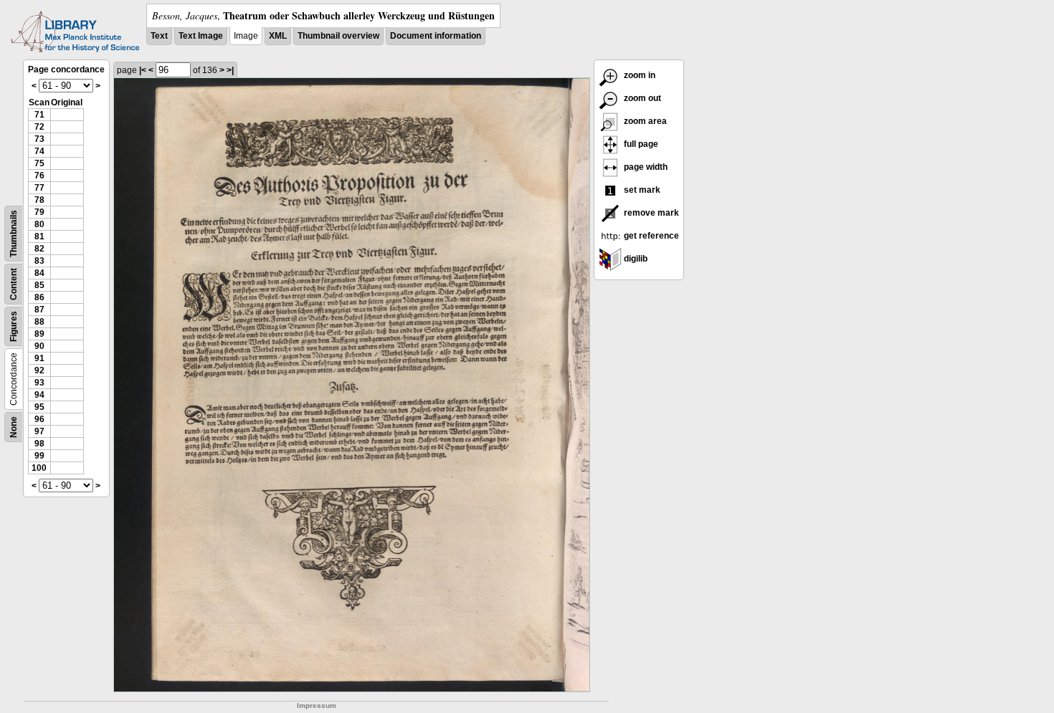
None (14, 427)
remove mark (650, 213)
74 (39, 151)
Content (14, 284)
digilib (634, 259)
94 (39, 395)
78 (39, 200)
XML (278, 36)
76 (39, 176)
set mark (641, 190)
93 (39, 383)
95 (39, 407)
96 (39, 419)
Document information (435, 36)
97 (39, 431)
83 (39, 261)
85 (39, 285)
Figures (14, 326)
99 (39, 456)
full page (640, 144)
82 (39, 249)
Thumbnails (14, 233)
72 (39, 127)
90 (39, 346)
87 (39, 310)
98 (39, 444)
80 (39, 224)
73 (39, 139)
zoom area (644, 121)
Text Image (201, 36)
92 (39, 370)
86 (39, 297)
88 (39, 322)
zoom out (641, 98)
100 (39, 468)
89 (39, 334)
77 (39, 188)
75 (39, 163)
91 (39, 358)
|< (142, 70)
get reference (650, 236)
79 (39, 212)
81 (39, 236)
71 (39, 115)
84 (39, 273)
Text (159, 36)
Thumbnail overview (338, 36)
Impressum (316, 705)
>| (230, 70)
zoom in (638, 75)
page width (645, 167)
